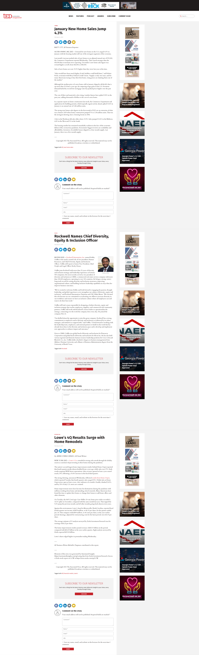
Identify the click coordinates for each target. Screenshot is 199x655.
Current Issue (125, 16)
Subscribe (111, 16)
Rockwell (64, 348)
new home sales (68, 147)
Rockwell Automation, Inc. (75, 257)
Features (80, 16)
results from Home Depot (100, 478)
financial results (68, 573)
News (71, 16)
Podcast (90, 16)
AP (62, 147)
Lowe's (76, 573)
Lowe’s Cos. (73, 460)
